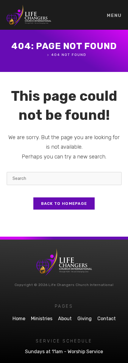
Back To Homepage (64, 203)
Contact (106, 318)
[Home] (43, 55)
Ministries (41, 318)
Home (19, 318)
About (65, 318)
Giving (84, 318)
